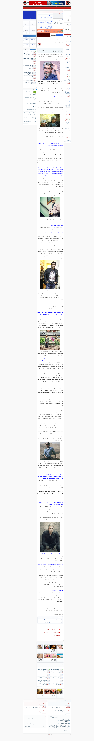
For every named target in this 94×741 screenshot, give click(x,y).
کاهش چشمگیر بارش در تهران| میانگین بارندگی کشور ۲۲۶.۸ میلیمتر (42, 669)
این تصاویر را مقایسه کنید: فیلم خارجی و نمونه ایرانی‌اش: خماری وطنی (50, 632)
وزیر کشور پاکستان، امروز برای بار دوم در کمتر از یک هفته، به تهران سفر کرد (55, 681)
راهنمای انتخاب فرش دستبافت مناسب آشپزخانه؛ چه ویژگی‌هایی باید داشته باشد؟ (30, 97)
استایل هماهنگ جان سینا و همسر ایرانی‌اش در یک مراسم (28, 65)
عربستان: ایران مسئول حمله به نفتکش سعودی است (55, 669)
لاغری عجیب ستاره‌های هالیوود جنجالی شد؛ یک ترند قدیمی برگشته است (68, 135)
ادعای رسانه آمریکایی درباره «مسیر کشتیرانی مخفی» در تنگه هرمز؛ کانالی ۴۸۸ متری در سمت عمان (64, 720)
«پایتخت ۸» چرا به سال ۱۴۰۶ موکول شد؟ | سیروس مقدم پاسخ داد (45, 19)
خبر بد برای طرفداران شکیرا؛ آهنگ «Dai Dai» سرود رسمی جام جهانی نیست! (56, 678)
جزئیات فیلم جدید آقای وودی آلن (67, 123)
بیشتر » (39, 11)
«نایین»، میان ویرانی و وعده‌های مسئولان (67, 117)
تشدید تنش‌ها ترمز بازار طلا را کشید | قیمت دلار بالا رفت (42, 684)
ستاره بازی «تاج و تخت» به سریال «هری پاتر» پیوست (68, 99)
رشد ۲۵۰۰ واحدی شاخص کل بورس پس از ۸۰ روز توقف (55, 684)
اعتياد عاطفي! (34, 106)
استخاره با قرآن (33, 30)
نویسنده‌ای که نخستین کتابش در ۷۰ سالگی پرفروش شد (45, 17)
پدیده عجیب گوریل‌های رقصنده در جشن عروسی (29, 719)
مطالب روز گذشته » (26, 123)
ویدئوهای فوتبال (26, 39)
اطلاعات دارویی (26, 37)
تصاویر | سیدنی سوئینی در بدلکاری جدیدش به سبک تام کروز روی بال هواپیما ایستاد (67, 80)
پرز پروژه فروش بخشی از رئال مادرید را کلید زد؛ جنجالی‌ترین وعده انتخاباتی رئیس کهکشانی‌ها (42, 678)
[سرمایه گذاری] (50, 31)
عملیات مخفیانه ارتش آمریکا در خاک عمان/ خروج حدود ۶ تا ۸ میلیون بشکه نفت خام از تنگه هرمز (64, 726)
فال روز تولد (28, 33)
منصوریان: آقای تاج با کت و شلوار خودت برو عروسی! (40, 726)
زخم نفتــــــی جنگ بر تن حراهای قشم (65, 723)
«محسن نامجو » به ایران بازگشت (67, 62)
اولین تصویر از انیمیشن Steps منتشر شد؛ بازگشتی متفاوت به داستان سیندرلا (46, 28)
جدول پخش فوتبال (26, 42)
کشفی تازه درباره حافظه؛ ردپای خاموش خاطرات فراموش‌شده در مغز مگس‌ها (31, 94)
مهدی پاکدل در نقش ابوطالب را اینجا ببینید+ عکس (53, 629)
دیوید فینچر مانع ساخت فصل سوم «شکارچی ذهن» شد (45, 26)
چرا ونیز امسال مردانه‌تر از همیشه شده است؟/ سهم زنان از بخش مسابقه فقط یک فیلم (67, 55)
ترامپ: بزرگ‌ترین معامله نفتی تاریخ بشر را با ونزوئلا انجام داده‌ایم (53, 723)
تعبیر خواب (24, 33)
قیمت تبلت (33, 44)
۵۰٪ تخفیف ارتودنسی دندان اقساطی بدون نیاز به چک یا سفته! (51, 622)
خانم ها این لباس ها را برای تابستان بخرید (31, 114)
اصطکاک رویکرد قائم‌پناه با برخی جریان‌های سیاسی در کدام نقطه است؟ (53, 717)
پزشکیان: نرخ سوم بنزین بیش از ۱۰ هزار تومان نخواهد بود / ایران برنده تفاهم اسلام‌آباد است (64, 717)
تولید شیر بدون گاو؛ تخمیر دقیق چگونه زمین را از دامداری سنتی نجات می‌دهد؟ (30, 121)
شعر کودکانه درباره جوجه (33, 99)
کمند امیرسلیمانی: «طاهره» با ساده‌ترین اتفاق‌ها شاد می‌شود (67, 74)
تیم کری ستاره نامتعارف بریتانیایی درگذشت (67, 67)
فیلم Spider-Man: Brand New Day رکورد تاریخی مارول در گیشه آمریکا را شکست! (67, 92)
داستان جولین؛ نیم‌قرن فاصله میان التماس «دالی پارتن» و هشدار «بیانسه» (45, 15)
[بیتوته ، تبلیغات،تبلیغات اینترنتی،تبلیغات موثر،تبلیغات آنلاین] (38, 3)
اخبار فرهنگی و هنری (66, 9)
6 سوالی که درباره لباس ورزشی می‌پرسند (31, 109)
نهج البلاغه (27, 44)
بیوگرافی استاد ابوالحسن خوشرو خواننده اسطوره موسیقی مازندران (67, 105)
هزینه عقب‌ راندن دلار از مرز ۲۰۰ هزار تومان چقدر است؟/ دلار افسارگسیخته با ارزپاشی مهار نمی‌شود (53, 726)
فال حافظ (33, 24)
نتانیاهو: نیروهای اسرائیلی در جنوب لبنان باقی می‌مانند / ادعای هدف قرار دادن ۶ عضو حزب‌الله (42, 675)
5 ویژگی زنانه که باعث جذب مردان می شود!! (31, 103)
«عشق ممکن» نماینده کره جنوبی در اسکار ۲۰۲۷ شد (67, 111)
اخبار (70, 9)
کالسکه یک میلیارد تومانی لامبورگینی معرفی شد (30, 721)
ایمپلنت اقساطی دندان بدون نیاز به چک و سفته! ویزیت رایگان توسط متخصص (49, 619)
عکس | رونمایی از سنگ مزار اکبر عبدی (67, 86)
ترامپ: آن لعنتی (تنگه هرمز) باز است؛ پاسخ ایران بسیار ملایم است (56, 711)
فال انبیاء (26, 24)
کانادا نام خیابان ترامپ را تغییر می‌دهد (65, 730)
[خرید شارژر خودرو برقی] (57, 35)
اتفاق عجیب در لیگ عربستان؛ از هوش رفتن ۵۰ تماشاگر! (30, 724)
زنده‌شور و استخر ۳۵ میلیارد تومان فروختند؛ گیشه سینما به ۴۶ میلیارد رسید (45, 23)
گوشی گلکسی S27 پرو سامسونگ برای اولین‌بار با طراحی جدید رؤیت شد (30, 118)
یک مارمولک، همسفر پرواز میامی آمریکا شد (42, 672)
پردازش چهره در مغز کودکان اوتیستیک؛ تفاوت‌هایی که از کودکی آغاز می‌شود (55, 672)
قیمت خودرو (33, 37)
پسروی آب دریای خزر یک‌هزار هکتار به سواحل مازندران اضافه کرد (54, 720)
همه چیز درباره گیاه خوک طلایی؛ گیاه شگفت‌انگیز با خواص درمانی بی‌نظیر (30, 112)
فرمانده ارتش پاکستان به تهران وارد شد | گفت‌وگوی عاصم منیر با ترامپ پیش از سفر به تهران (55, 675)
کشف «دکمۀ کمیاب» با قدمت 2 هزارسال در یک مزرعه (40, 721)
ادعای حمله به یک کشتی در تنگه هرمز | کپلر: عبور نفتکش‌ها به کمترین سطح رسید (42, 681)
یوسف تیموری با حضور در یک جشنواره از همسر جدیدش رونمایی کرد (67, 48)
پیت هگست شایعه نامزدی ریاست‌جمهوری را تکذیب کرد (56, 707)
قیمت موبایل (33, 42)
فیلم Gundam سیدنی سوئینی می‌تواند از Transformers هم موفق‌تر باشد (67, 141)
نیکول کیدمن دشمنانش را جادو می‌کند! (47, 13)
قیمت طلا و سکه (33, 39)
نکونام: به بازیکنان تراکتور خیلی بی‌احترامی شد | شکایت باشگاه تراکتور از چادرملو (29, 726)
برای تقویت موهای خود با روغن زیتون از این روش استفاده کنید (30, 101)
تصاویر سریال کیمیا (56, 635)
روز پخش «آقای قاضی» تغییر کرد (48, 21)
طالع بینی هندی (34, 33)
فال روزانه (26, 30)
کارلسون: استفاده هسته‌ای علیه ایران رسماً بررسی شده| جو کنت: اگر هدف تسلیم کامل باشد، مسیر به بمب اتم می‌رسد (54, 730)
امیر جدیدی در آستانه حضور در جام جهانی (67, 128)
